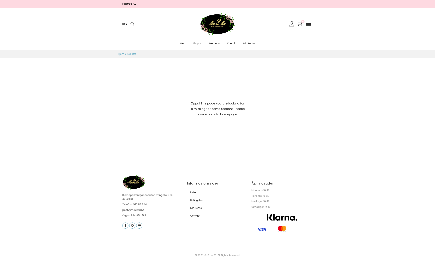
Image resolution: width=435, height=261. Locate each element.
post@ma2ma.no (133, 210)
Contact (195, 215)
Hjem (121, 54)
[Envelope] (139, 226)
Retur (193, 192)
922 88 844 (140, 204)
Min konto (196, 208)
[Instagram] (132, 226)
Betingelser (196, 200)
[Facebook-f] (125, 226)
